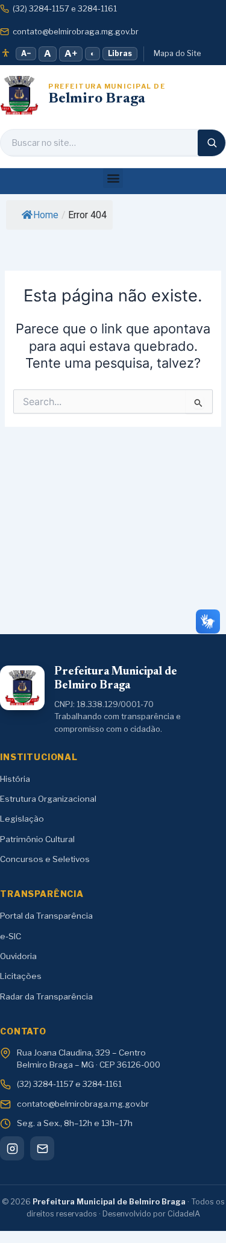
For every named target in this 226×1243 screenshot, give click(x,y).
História (15, 779)
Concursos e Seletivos (45, 859)
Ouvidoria (18, 956)
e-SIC (10, 936)
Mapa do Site (177, 53)
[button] (113, 178)
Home (45, 215)
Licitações (21, 976)
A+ (70, 53)
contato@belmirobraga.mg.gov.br (76, 31)
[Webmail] (42, 1148)
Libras (120, 53)
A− (26, 53)
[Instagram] (12, 1148)
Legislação (22, 818)
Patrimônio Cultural (37, 839)
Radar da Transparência (46, 996)
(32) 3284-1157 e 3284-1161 (65, 8)
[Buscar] (211, 143)
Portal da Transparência (46, 915)
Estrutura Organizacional (48, 799)
